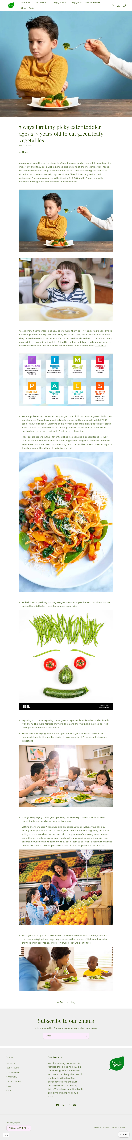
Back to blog (67, 1002)
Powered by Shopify (118, 1127)
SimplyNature (105, 1127)
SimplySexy (11, 1077)
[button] (26, 2)
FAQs (8, 1090)
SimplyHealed (12, 1072)
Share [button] (25, 152)
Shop (8, 1086)
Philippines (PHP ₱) (17, 1128)
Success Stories (14, 1081)
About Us (10, 1063)
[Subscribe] (86, 1036)
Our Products (12, 1068)
